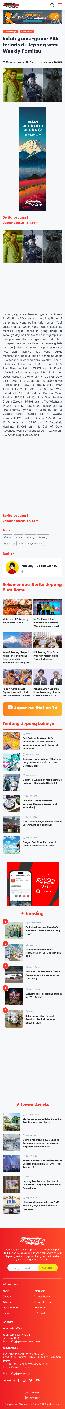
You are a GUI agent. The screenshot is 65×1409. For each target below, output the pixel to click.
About (6, 1290)
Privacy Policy (42, 1296)
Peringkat (9, 543)
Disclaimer (40, 1307)
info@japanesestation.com (25, 1341)
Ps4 (21, 543)
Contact (7, 1296)
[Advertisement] (32, 473)
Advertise (8, 1302)
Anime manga (10, 32)
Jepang (30, 537)
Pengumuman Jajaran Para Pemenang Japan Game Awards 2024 (46, 692)
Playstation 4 (34, 543)
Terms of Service (43, 1302)
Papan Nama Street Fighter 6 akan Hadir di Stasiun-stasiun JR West (16, 692)
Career (6, 1313)
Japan (18, 537)
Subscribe (48, 1268)
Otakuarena (26, 32)
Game (7, 537)
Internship (39, 1290)
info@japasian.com (20, 1373)
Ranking (43, 537)
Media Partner (11, 1307)
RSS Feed (39, 1313)
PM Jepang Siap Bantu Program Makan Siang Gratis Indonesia (46, 655)
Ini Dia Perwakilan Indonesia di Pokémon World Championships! (46, 622)
